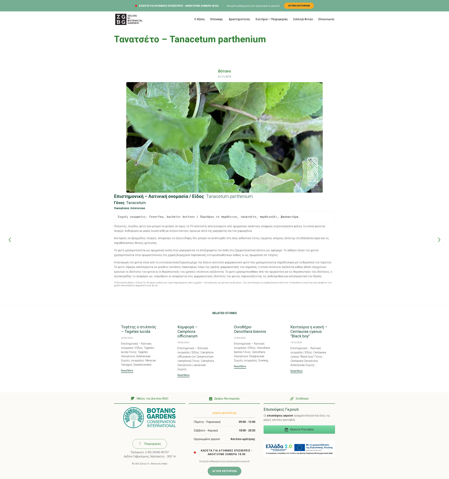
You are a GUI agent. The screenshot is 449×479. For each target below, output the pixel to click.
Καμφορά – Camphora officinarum (187, 331)
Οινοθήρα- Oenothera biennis (250, 329)
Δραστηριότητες (239, 19)
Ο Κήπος (199, 19)
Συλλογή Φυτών (303, 19)
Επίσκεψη (216, 19)
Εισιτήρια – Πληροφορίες (272, 19)
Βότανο (224, 71)
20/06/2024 (127, 338)
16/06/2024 (240, 338)
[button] (127, 371)
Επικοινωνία (326, 19)
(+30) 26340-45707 (157, 452)
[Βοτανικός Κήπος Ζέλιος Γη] (129, 19)
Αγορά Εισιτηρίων (299, 5)
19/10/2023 (296, 342)
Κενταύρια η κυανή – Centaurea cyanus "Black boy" (308, 331)
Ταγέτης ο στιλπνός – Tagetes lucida (138, 329)
